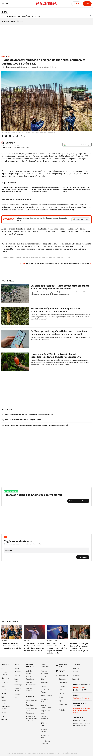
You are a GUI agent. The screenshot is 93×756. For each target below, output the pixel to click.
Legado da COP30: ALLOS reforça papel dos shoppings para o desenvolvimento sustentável (37, 425)
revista (62, 671)
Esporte (17, 675)
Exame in (62, 679)
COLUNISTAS (5, 719)
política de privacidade (48, 753)
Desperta (62, 686)
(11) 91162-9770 (81, 690)
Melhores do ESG (13, 16)
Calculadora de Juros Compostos (31, 711)
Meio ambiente (55, 257)
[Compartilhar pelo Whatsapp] (2, 136)
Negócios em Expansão (45, 742)
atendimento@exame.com (81, 698)
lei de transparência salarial (67, 753)
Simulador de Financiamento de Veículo (31, 719)
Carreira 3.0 (63, 683)
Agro (60, 701)
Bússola (43, 686)
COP (2, 16)
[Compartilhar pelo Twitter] (17, 136)
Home (3, 56)
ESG (4, 11)
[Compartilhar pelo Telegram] (13, 136)
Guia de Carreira (29, 689)
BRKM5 (45, 257)
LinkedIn (75, 672)
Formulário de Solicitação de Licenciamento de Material (81, 710)
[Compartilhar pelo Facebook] (6, 136)
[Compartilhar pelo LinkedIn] (10, 136)
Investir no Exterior (44, 700)
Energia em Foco (46, 696)
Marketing (18, 672)
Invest (3, 712)
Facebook (75, 679)
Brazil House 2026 (45, 678)
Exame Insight (3, 702)
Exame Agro (17, 680)
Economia (4, 693)
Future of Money (18, 689)
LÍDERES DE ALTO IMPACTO (5, 680)
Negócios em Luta (45, 712)
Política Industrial (44, 718)
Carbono (66, 257)
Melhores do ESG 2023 (31, 257)
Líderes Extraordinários (46, 706)
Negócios (4, 716)
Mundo (17, 664)
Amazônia (26, 16)
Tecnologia (18, 685)
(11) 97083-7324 (81, 720)
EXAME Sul (44, 683)
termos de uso (21, 753)
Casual (17, 668)
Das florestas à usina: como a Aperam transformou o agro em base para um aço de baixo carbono (45, 189)
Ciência (17, 694)
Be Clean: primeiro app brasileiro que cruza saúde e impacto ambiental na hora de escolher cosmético (14, 189)
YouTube (75, 668)
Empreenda (63, 704)
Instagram (76, 675)
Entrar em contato (78, 687)
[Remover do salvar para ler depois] (24, 136)
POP (16, 698)
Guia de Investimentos (31, 684)
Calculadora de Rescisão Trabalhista (31, 703)
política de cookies (34, 753)
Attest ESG (36, 16)
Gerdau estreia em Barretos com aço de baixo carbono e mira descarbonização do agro (77, 189)
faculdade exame (62, 666)
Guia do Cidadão (29, 672)
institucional (11, 753)
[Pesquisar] (7, 3)
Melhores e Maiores (44, 731)
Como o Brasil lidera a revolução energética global (23, 420)
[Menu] (2, 3)
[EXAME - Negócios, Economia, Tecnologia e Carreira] (46, 3)
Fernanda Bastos (10, 142)
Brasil (3, 686)
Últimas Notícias (4, 674)
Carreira (4, 690)
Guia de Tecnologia (30, 678)
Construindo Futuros (45, 691)
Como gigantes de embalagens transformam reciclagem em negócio (29, 414)
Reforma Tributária (44, 672)
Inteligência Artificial (5, 708)
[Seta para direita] (88, 16)
